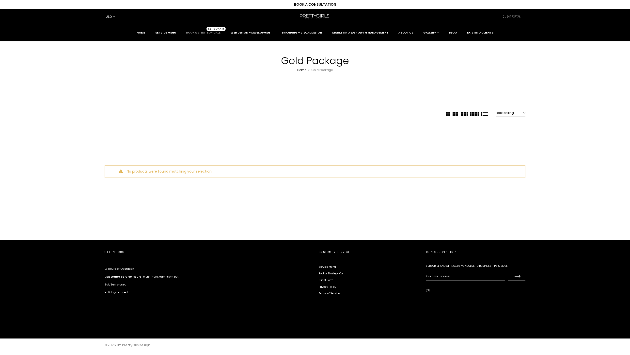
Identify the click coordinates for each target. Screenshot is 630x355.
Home (301, 70)
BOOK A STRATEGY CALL (205, 31)
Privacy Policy (327, 287)
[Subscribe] (516, 276)
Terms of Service (329, 293)
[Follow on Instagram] (428, 290)
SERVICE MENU (165, 33)
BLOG (453, 33)
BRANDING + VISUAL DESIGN (302, 33)
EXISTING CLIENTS (480, 33)
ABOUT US (405, 33)
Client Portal (326, 280)
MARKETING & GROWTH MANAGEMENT (360, 33)
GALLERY (429, 33)
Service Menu (327, 267)
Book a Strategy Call (331, 273)
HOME (141, 33)
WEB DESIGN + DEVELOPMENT (251, 33)
